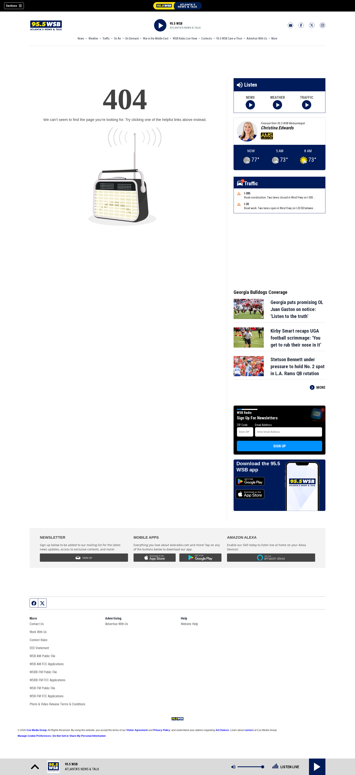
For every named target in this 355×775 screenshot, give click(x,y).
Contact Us (37, 624)
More (274, 38)
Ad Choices (222, 730)
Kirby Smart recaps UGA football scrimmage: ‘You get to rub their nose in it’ (296, 338)
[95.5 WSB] (177, 6)
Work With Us (38, 632)
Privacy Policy (161, 730)
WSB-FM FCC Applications (46, 696)
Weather (93, 38)
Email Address (263, 425)
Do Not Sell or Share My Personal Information (79, 735)
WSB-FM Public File (42, 688)
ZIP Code (242, 425)
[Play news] (250, 104)
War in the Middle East (155, 38)
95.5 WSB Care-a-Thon (229, 38)
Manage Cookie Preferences (34, 735)
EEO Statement (39, 648)
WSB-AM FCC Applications (47, 664)
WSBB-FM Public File (43, 672)
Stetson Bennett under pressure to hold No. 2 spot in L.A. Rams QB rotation (298, 366)
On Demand (132, 38)
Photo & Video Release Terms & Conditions (57, 704)
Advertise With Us (257, 38)
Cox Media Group (37, 730)
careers (249, 730)
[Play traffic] (306, 104)
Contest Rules (38, 640)
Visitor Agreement (137, 730)
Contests (206, 38)
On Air (117, 38)
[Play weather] (277, 104)
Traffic (106, 38)
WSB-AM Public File (42, 656)
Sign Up (279, 446)
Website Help (189, 624)
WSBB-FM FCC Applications (47, 680)
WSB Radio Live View (185, 38)
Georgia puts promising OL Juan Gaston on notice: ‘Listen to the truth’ (297, 309)
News (81, 38)
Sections (11, 5)
